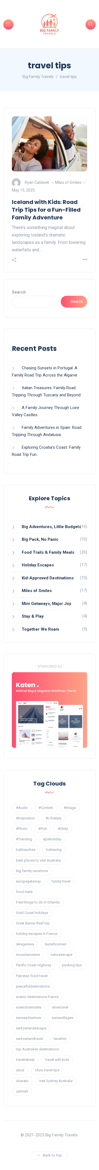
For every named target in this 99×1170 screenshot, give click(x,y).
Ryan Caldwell (37, 182)
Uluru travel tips (47, 1070)
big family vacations (32, 871)
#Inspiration (25, 818)
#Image (70, 808)
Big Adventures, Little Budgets (51, 526)
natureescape (61, 955)
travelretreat (25, 1060)
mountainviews (28, 955)
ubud (20, 1070)
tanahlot (60, 1039)
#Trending (24, 839)
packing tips (72, 965)
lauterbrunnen (56, 944)
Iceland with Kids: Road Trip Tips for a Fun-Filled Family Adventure (46, 209)
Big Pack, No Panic (40, 539)
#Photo (22, 829)
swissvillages (62, 1018)
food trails (24, 892)
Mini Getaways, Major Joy (46, 603)
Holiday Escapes (38, 565)
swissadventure (28, 1018)
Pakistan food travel (32, 976)
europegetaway (28, 881)
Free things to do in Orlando (38, 902)
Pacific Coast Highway (33, 965)
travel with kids (57, 1060)
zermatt (22, 1091)
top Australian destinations (37, 1049)
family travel (60, 881)
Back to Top (52, 1155)
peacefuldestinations (33, 986)
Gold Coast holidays (32, 913)
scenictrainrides (28, 1007)
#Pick (42, 829)
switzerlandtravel (29, 1039)
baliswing (54, 850)
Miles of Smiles (68, 182)
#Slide (63, 829)
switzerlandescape (31, 1028)
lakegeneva (25, 944)
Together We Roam (40, 629)
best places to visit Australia (38, 860)
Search (19, 292)
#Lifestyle (53, 818)
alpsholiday (52, 839)
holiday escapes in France (36, 934)
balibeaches (25, 850)
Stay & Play (33, 616)
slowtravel (60, 1007)
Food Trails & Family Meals (48, 552)
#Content (45, 808)
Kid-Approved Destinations (48, 577)
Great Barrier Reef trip (33, 923)
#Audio (22, 808)
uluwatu (22, 1081)
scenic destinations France (37, 997)
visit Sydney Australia (56, 1081)
